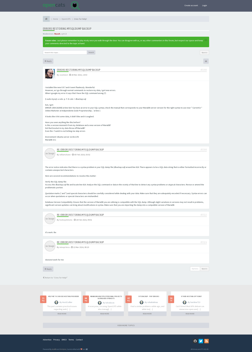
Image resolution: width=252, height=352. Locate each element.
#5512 (204, 214)
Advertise (47, 339)
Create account (191, 5)
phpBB (54, 349)
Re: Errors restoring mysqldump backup (80, 149)
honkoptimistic (66, 220)
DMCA (64, 339)
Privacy (56, 339)
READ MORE (62, 314)
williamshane (65, 154)
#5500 (204, 149)
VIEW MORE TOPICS (126, 325)
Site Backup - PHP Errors (148, 296)
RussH (57, 33)
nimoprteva (65, 247)
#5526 (204, 242)
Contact (79, 339)
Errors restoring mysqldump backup (67, 28)
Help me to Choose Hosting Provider (63, 296)
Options (195, 269)
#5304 (204, 69)
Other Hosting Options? (191, 296)
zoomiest (64, 75)
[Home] (46, 19)
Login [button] (204, 5)
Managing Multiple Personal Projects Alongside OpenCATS (106, 297)
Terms (71, 339)
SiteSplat (63, 349)
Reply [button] (49, 61)
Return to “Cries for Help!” (56, 277)
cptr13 (64, 33)
